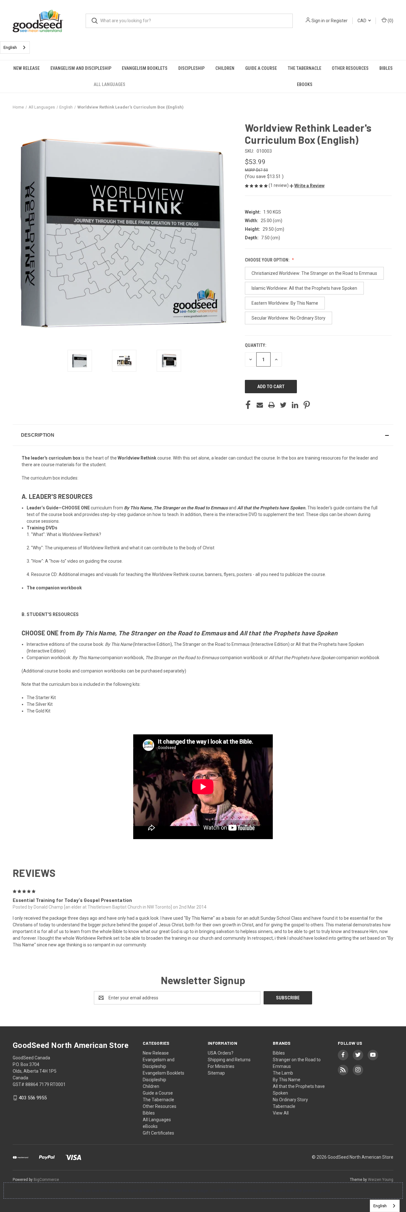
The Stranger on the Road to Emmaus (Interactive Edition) (232, 644)
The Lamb (283, 1073)
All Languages (109, 84)
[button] (307, 185)
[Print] (271, 405)
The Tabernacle (304, 68)
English (10, 47)
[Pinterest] (307, 405)
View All (281, 1113)
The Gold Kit (38, 710)
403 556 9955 (33, 1098)
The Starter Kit (41, 697)
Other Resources (350, 68)
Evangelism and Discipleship (80, 68)
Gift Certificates (158, 1133)
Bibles (386, 68)
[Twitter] (283, 405)
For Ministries (221, 1066)
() (390, 20)
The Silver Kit (40, 704)
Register (339, 20)
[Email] (260, 405)
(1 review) (279, 185)
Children (224, 68)
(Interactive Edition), (139, 644)
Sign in (318, 20)
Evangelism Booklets (144, 68)
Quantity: (255, 345)
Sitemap (216, 1073)
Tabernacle (284, 1106)
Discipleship (191, 68)
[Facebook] (248, 405)
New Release (26, 68)
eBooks (304, 84)
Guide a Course (261, 68)
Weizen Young (380, 1179)
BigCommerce (46, 1179)
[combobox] (15, 47)
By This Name (138, 507)
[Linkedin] (295, 405)
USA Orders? (220, 1053)
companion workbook (107, 657)
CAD (362, 20)
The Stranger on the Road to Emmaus (191, 507)
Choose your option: (267, 259)
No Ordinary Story (290, 1099)
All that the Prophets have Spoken (271, 507)
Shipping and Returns (229, 1059)
